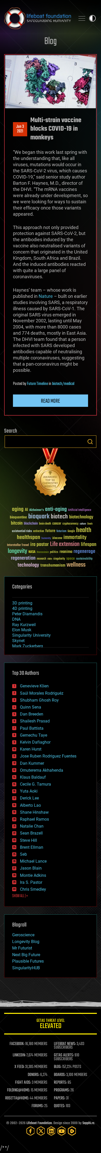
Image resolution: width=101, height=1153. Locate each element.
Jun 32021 (20, 129)
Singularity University (31, 635)
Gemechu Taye (33, 735)
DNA (16, 619)
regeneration (23, 558)
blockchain (31, 524)
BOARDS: (60, 1075)
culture (83, 524)
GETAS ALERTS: (64, 1055)
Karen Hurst (30, 749)
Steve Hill (28, 840)
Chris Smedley (33, 889)
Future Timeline (37, 384)
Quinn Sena (30, 707)
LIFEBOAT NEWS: (65, 1044)
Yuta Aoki (29, 791)
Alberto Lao (30, 805)
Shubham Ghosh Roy (39, 700)
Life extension (65, 544)
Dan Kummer (32, 763)
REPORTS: (60, 1082)
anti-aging (56, 509)
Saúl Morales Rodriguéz (41, 693)
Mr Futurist (22, 948)
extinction (38, 531)
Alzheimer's (36, 510)
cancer (56, 524)
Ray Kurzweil (24, 624)
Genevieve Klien (34, 686)
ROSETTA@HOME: (17, 1098)
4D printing (22, 608)
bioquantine (18, 517)
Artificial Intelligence (79, 510)
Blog (50, 41)
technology (28, 565)
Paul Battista (32, 728)
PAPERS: (59, 1098)
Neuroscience (43, 552)
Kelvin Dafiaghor (35, 742)
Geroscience (23, 934)
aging (18, 509)
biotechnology (81, 517)
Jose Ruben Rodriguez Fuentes (48, 756)
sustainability (84, 559)
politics (54, 552)
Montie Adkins (33, 875)
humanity (46, 538)
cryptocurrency (70, 524)
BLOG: (57, 1067)
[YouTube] (61, 1130)
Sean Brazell (31, 833)
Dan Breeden (31, 714)
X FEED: (19, 1067)
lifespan (88, 545)
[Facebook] (30, 1130)
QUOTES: (59, 1106)
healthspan (28, 537)
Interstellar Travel (18, 545)
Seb (23, 854)
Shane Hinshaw (34, 812)
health (83, 530)
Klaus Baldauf (33, 777)
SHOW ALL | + (20, 896)
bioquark (38, 516)
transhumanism (52, 565)
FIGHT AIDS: (23, 1082)
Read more (50, 401)
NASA (31, 552)
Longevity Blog (25, 941)
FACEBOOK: (17, 1044)
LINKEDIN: (19, 1055)
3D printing (22, 603)
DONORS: (33, 1075)
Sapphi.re (88, 1123)
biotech (59, 516)
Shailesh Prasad (35, 721)
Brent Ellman (31, 847)
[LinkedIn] (51, 1130)
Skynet (18, 640)
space (70, 558)
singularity (59, 559)
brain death (45, 524)
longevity (17, 551)
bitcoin (17, 523)
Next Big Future (26, 954)
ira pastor (39, 545)
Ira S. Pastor (31, 882)
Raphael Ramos (34, 819)
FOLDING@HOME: (18, 1090)
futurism (61, 531)
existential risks (22, 531)
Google (71, 531)
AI (26, 510)
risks (49, 558)
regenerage (84, 551)
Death (89, 524)
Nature (46, 296)
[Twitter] (41, 1130)
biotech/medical (63, 384)
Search (90, 441)
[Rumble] (72, 1130)
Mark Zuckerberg (27, 646)
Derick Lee (29, 798)
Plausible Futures (28, 961)
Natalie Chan (32, 826)
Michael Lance (33, 861)
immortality (74, 537)
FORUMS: (38, 1106)
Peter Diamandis (27, 613)
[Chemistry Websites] (50, 473)
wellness (76, 565)
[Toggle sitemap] (81, 18)
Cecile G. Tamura (35, 784)
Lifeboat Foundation (39, 1123)
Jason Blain (31, 868)
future (50, 530)
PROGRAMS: (62, 1090)
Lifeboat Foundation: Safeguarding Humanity (37, 18)
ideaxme (57, 538)
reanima (66, 551)
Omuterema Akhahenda (41, 770)
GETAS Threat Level (50, 1024)
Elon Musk (21, 629)
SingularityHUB (26, 967)
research (41, 559)
